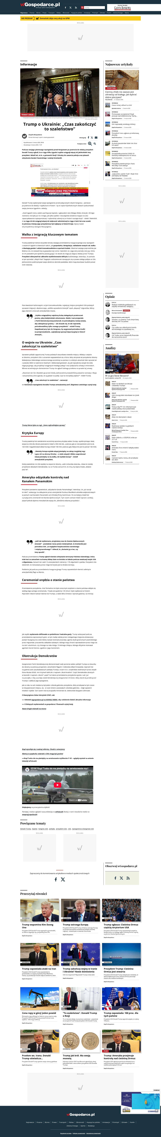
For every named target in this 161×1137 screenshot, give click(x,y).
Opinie (127, 13)
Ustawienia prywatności (93, 1133)
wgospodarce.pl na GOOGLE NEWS (44, 700)
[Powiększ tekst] (90, 144)
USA (69, 829)
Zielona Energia (118, 13)
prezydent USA (61, 829)
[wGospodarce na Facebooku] (65, 7)
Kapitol (34, 829)
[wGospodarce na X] (70, 7)
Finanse (32, 13)
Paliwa (59, 13)
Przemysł (95, 13)
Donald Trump (25, 829)
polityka (52, 829)
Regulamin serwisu (66, 1133)
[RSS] (76, 7)
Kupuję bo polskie (76, 13)
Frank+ (109, 13)
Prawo (44, 13)
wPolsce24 (59, 812)
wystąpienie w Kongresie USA (83, 829)
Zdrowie (102, 13)
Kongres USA (43, 829)
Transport (52, 13)
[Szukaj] (82, 7)
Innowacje (87, 13)
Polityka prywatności (79, 1133)
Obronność (66, 13)
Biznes (38, 13)
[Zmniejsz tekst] (95, 144)
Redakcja (91, 1126)
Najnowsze (24, 13)
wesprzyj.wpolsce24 (29, 814)
